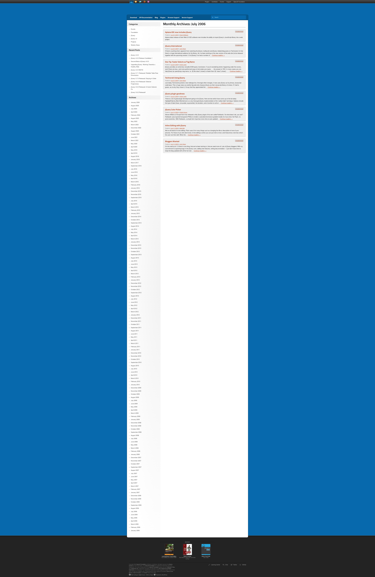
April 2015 (134, 204)
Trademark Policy (171, 567)
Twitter (235, 565)
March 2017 (134, 163)
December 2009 (136, 388)
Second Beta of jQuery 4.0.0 (140, 61)
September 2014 (136, 223)
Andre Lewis (183, 64)
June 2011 (134, 334)
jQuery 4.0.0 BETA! (137, 70)
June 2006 (134, 514)
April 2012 (134, 308)
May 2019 (134, 150)
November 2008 (136, 426)
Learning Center (215, 565)
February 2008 (135, 451)
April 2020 (134, 147)
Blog (156, 17)
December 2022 (136, 128)
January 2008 (135, 454)
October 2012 (135, 289)
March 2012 (134, 312)
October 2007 (135, 464)
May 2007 (134, 480)
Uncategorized (239, 31)
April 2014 (134, 235)
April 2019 (134, 153)
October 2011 (135, 324)
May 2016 (134, 175)
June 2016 (134, 172)
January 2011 (135, 350)
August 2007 (135, 470)
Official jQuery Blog (141, 9)
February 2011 (135, 346)
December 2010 (136, 353)
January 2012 (135, 315)
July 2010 (134, 369)
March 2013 (134, 273)
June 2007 (134, 476)
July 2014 (134, 229)
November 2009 (136, 391)
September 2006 (136, 505)
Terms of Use (170, 571)
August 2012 (135, 296)
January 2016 (135, 188)
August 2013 (135, 258)
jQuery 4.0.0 (135, 55)
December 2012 (136, 283)
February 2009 (135, 416)
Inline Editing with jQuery (175, 125)
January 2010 (135, 385)
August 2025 (135, 105)
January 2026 (135, 102)
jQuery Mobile (140, 1)
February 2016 (135, 185)
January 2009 (135, 419)
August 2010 (135, 366)
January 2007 (135, 492)
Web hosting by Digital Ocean (138, 575)
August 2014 (135, 226)
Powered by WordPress (161, 575)
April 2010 (134, 375)
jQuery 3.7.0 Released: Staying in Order (143, 78)
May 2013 (134, 267)
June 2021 (134, 137)
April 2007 (134, 483)
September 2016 (136, 166)
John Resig (183, 49)
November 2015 (136, 194)
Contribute (214, 2)
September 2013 (136, 254)
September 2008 (136, 432)
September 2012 (136, 293)
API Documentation (145, 17)
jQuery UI (136, 1)
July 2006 (134, 511)
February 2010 (135, 381)
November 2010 (136, 356)
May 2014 (134, 232)
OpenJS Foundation (239, 2)
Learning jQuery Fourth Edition (169, 556)
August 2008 (135, 435)
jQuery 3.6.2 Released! (138, 92)
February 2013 (135, 277)
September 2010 (136, 362)
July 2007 (134, 473)
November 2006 (136, 499)
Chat (226, 565)
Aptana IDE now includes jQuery (178, 32)
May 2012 (134, 305)
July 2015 (134, 201)
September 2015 (136, 197)
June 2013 (134, 264)
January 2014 (135, 242)
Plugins (207, 2)
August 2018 (135, 156)
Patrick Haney (183, 112)
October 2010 (135, 359)
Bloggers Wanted (172, 141)
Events (222, 2)
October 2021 (135, 134)
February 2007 (135, 489)
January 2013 (135, 280)
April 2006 (134, 521)
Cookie (145, 572)
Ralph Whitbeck (184, 35)
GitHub (244, 565)
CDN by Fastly (149, 575)
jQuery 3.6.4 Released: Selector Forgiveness (141, 82)
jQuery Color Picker (173, 109)
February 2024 (135, 115)
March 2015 (134, 207)
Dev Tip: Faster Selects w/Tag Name (180, 62)
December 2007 (136, 457)
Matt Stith (182, 128)
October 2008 (135, 429)
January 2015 (135, 213)
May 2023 (134, 121)
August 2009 (135, 397)
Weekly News (135, 45)
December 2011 (136, 318)
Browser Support (173, 17)
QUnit (148, 1)
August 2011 (135, 331)
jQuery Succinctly (206, 556)
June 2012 (134, 302)
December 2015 (136, 191)
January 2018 (135, 159)
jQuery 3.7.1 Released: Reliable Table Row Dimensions (144, 74)
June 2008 (134, 442)
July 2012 (134, 299)
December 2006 (136, 495)
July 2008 (134, 438)
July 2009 (134, 400)
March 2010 (134, 378)
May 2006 (134, 518)
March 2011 (134, 343)
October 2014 (135, 220)
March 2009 (134, 413)
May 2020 (134, 144)
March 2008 (134, 448)
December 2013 (136, 245)
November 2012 (136, 286)
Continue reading (218, 55)
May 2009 (134, 407)
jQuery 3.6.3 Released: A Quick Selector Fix (144, 88)
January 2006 (135, 530)
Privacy (130, 572)
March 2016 (134, 182)
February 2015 (135, 210)
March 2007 (134, 486)
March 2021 (134, 140)
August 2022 (135, 131)
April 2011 (134, 340)
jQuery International (173, 46)
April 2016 (134, 178)
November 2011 (136, 321)
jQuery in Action (187, 557)
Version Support (187, 17)
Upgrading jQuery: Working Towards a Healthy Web (143, 65)
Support (229, 2)
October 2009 (135, 394)
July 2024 (134, 109)
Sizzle (144, 1)
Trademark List (134, 568)
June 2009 (134, 404)
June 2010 (134, 372)
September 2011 (136, 327)
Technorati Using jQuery (175, 78)
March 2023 (134, 125)
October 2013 (135, 251)
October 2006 (135, 502)
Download (133, 17)
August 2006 (135, 508)
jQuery (131, 1)
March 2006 (134, 524)
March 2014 (134, 239)
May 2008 (134, 445)
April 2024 (134, 112)
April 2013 (134, 270)
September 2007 (136, 467)
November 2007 (136, 461)
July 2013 (134, 261)
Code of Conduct (137, 572)
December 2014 (136, 216)
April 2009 (134, 410)
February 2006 (135, 527)
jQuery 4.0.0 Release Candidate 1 (141, 58)
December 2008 (136, 423)
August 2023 (135, 118)
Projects (133, 42)
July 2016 (134, 169)
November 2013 (136, 248)
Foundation (134, 32)
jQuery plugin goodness (175, 93)
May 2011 (134, 337)
